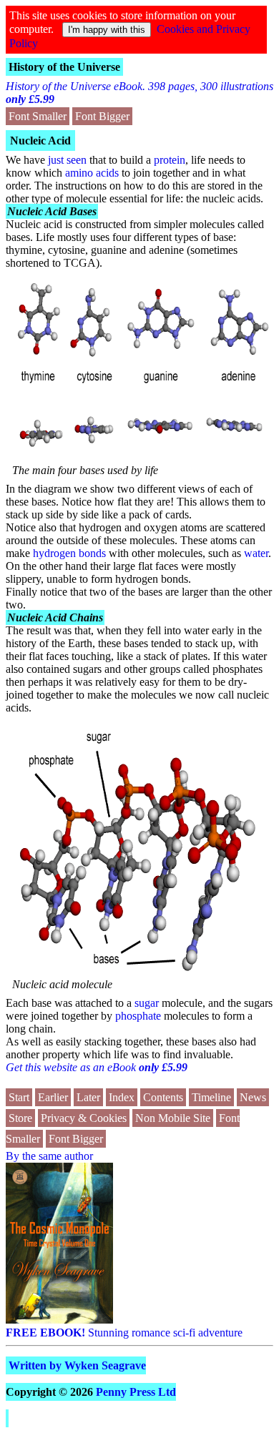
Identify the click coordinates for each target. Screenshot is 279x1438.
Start (19, 1097)
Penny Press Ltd (136, 1392)
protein (169, 160)
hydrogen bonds (69, 553)
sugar (146, 1003)
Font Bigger (102, 116)
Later (88, 1097)
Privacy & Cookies (84, 1118)
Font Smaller (38, 116)
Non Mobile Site (172, 1118)
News (253, 1097)
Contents (163, 1097)
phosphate (138, 1016)
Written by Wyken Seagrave (77, 1365)
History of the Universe (64, 67)
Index (121, 1097)
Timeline (211, 1097)
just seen (67, 160)
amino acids (92, 173)
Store (20, 1118)
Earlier (53, 1097)
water (256, 553)
